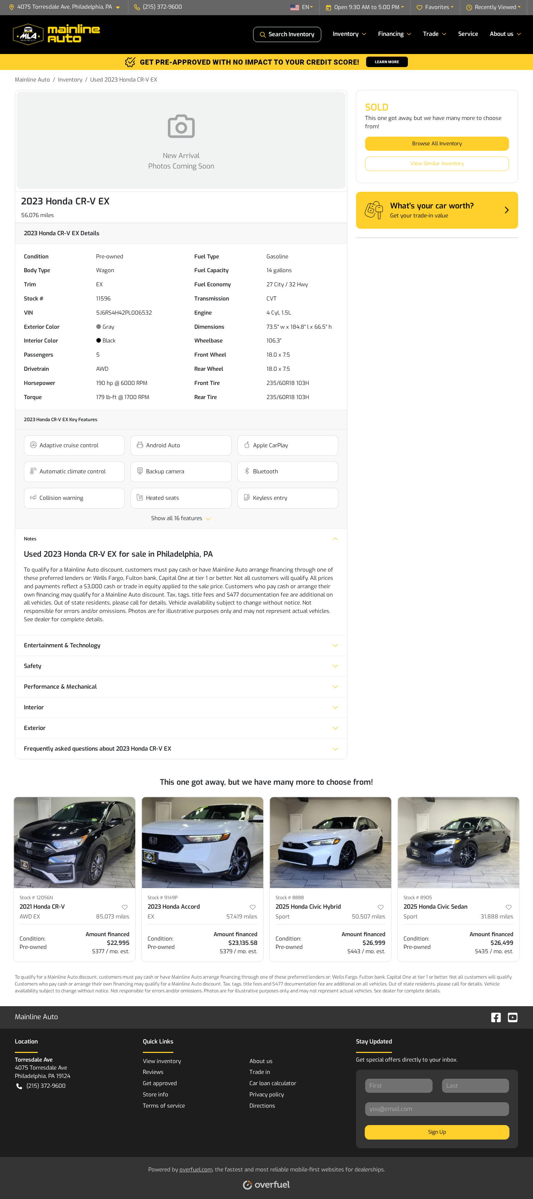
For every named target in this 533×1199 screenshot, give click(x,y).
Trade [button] (431, 34)
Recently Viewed (495, 7)
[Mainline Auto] (57, 34)
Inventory (70, 79)
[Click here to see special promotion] (266, 61)
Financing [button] (391, 34)
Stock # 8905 (418, 898)
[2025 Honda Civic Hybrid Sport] (330, 842)
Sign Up (437, 1132)
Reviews (153, 1072)
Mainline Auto (32, 79)
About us (261, 1061)
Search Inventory (291, 34)
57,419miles (241, 916)
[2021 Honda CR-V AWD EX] (74, 842)
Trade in (259, 1072)
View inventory (162, 1061)
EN (305, 7)
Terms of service (164, 1105)
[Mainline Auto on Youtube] (509, 1016)
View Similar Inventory (437, 163)
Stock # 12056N (36, 898)
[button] (67, 7)
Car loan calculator (272, 1083)
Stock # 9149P (163, 898)
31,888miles (497, 916)
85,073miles (112, 916)
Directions (262, 1105)
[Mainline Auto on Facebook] (493, 1016)
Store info (155, 1094)
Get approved (160, 1083)
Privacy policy (266, 1094)
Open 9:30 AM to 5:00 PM (367, 7)
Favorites (437, 7)
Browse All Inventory (437, 143)
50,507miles (368, 916)
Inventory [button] (346, 34)
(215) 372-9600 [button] (162, 7)
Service (468, 34)
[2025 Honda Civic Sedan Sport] (458, 842)
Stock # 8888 (290, 898)
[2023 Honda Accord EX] (202, 842)
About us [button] (501, 34)
